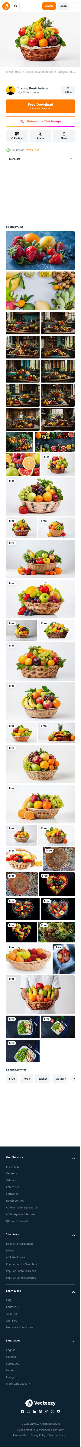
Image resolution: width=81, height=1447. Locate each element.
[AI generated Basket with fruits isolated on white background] (24, 1090)
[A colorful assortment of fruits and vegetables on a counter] (26, 560)
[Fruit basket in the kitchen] (54, 1115)
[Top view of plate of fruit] (23, 1363)
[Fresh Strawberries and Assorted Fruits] (40, 248)
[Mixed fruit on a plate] (23, 1339)
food (27, 1414)
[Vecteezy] (6, 6)
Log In (63, 6)
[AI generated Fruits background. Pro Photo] (23, 583)
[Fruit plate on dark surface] (23, 1387)
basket (42, 1414)
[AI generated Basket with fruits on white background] (28, 1239)
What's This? (32, 150)
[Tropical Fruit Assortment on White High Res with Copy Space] (40, 289)
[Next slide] (66, 1414)
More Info (14, 157)
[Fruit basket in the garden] (21, 1115)
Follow (68, 92)
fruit (12, 1414)
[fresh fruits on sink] (17, 1271)
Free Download (40, 106)
